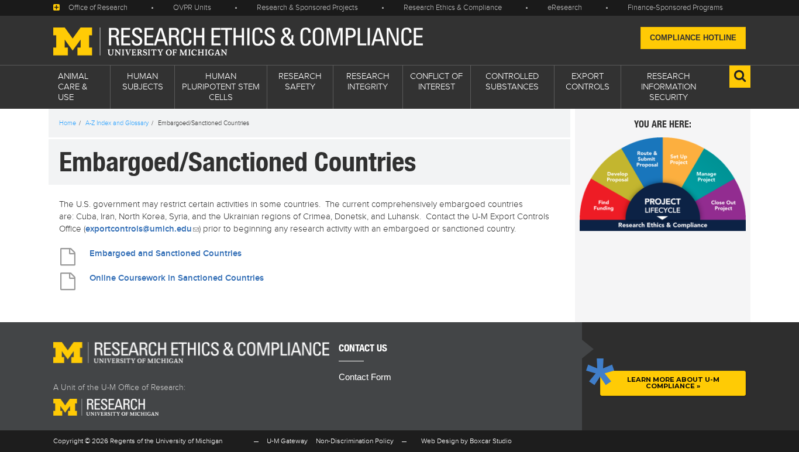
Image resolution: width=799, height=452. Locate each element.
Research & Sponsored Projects (307, 7)
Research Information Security (668, 86)
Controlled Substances (512, 81)
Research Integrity (368, 81)
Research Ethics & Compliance (453, 7)
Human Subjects (142, 81)
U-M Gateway (287, 441)
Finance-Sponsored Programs (675, 7)
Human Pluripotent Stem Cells (221, 86)
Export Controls (587, 81)
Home (67, 123)
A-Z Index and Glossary (117, 123)
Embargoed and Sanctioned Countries (165, 254)
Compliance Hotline (693, 37)
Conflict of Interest (436, 81)
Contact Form (365, 377)
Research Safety (300, 81)
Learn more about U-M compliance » (673, 382)
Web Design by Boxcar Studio (466, 441)
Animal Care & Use (73, 86)
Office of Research (98, 7)
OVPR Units (192, 7)
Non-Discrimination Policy (355, 441)
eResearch (564, 7)
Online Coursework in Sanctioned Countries (176, 278)
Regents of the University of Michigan (166, 441)
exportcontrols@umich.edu (142, 229)
